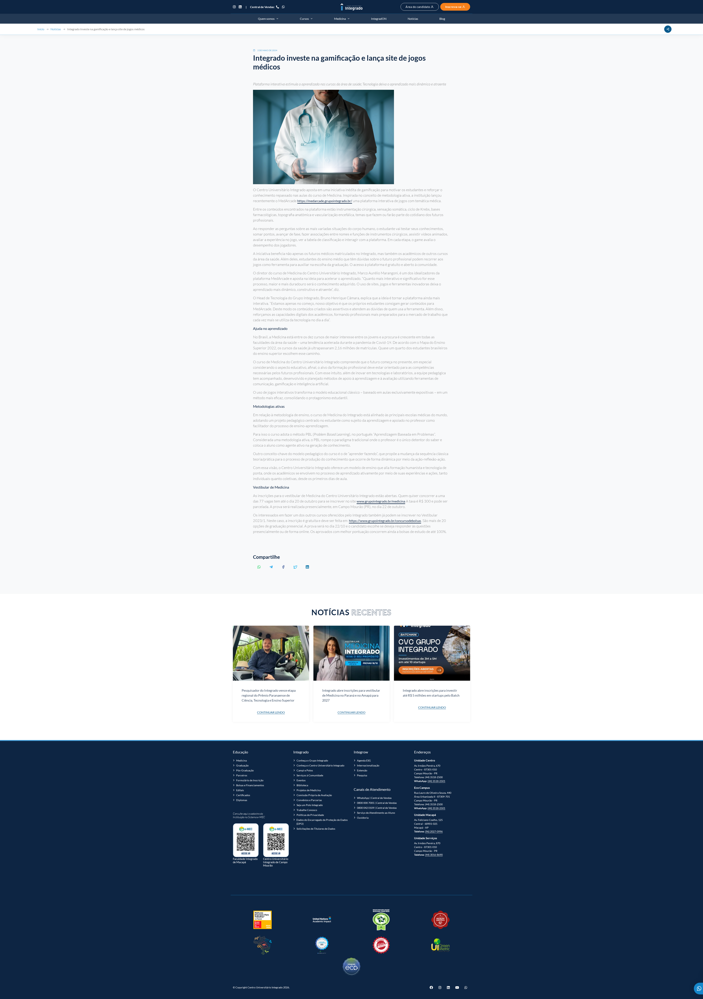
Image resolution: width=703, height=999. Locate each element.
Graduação (242, 765)
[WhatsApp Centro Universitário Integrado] (283, 7)
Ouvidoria (363, 817)
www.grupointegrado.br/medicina (381, 501)
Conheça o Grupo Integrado (312, 760)
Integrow (361, 752)
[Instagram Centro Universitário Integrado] (235, 7)
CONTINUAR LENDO (271, 712)
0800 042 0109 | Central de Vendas (377, 807)
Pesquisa (362, 775)
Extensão (362, 770)
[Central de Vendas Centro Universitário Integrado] (277, 7)
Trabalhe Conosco (307, 810)
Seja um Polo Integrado (310, 805)
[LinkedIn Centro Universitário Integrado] (240, 7)
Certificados (243, 795)
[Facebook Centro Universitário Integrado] (433, 987)
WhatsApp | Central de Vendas (374, 797)
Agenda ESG (364, 760)
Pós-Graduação (245, 770)
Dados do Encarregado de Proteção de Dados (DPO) (322, 821)
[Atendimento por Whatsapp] (698, 988)
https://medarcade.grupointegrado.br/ (324, 201)
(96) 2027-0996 (434, 831)
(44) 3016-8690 (434, 854)
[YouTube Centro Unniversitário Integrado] (457, 987)
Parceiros (241, 775)
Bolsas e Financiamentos (250, 785)
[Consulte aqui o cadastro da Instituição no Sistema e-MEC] (246, 838)
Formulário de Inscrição (249, 780)
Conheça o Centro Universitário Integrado (320, 765)
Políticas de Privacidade (310, 814)
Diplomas (241, 800)
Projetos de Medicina (309, 790)
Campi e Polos (305, 770)
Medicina (241, 760)
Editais (240, 790)
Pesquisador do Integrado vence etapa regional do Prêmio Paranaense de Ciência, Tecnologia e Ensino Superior (269, 695)
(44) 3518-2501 (436, 781)
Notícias (56, 29)
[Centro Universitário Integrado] (351, 6)
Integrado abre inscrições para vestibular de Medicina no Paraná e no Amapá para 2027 (351, 695)
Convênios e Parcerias (309, 800)
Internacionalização (368, 765)
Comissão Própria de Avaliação (314, 795)
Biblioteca (302, 785)
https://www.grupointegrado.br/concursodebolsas (385, 521)
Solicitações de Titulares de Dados (316, 828)
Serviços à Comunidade (310, 775)
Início (40, 29)
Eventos (301, 780)
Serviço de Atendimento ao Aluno (376, 812)
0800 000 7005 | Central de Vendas (377, 802)
